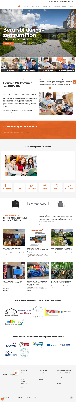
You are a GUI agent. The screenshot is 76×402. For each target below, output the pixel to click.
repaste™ (34, 397)
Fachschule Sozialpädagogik (66, 70)
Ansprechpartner (24, 377)
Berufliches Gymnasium (10, 70)
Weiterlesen (5, 256)
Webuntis (41, 379)
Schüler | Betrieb (46, 6)
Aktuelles (64, 6)
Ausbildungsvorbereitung (47, 70)
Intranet (22, 385)
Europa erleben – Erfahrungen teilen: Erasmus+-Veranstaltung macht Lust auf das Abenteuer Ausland (37, 282)
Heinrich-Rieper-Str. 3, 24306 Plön (64, 372)
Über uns (26, 6)
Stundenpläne (7, 188)
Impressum (59, 383)
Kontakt (71, 6)
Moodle (19, 188)
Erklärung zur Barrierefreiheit (27, 387)
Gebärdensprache (66, 1)
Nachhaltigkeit (69, 188)
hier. (28, 132)
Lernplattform (42, 377)
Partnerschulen (32, 188)
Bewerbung (57, 6)
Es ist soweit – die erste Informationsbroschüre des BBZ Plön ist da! (37, 249)
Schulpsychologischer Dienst (45, 374)
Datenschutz (59, 385)
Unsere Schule (35, 6)
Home (19, 6)
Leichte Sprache (54, 1)
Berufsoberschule (28, 70)
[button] (74, 82)
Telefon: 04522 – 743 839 (62, 374)
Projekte (44, 188)
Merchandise (38, 204)
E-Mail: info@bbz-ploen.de (62, 377)
